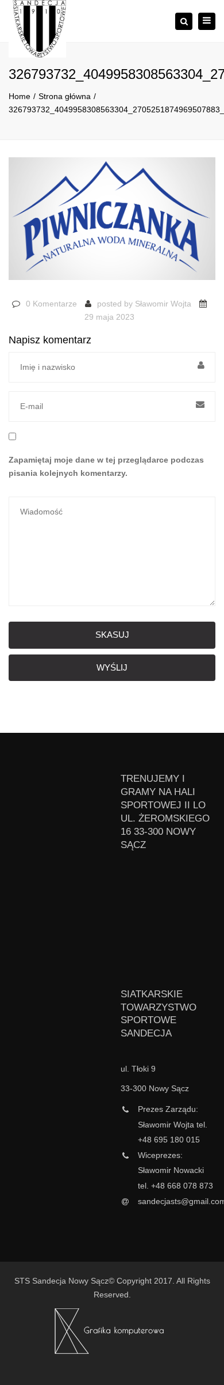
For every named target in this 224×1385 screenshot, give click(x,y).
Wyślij (112, 667)
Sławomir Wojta (163, 303)
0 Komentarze (51, 303)
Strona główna (64, 96)
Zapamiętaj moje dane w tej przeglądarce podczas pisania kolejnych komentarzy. (106, 466)
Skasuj (112, 634)
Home (19, 96)
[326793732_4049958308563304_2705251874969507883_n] (112, 223)
